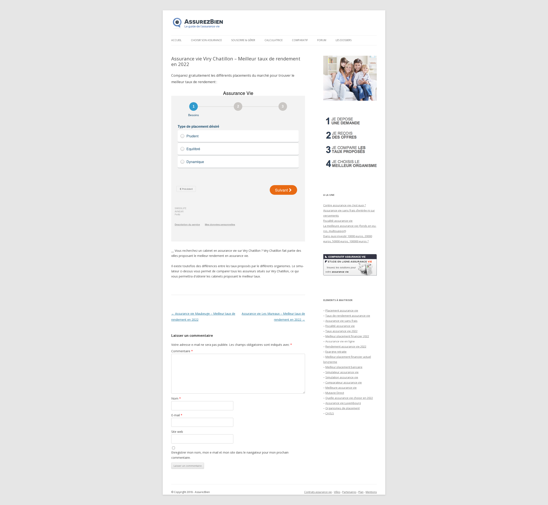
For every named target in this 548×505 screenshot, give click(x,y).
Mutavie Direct (334, 393)
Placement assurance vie (341, 310)
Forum (321, 40)
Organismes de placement (342, 408)
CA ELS (329, 413)
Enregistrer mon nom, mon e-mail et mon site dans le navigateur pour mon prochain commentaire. (230, 455)
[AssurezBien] (198, 29)
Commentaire (182, 351)
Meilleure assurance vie (341, 388)
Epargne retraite (336, 352)
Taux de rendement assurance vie (347, 316)
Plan (360, 492)
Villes (337, 492)
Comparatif (300, 40)
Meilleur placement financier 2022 (347, 336)
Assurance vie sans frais (341, 321)
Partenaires (349, 492)
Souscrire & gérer (243, 40)
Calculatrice (274, 40)
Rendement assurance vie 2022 (345, 346)
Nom (176, 398)
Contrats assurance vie (318, 492)
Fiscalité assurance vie (338, 221)
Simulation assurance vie (341, 377)
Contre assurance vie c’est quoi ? (344, 205)
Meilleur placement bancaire (343, 367)
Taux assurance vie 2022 (341, 331)
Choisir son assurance (206, 40)
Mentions (371, 492)
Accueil (176, 40)
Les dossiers (343, 40)
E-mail (176, 415)
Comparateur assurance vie (343, 382)
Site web (177, 432)
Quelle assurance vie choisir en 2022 (349, 398)
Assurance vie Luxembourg (343, 403)
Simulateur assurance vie (342, 372)
